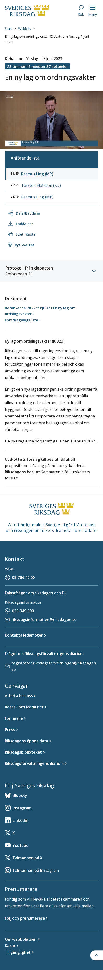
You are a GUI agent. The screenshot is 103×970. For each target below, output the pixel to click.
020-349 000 (23, 611)
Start (8, 28)
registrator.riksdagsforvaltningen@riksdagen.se (54, 666)
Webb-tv (24, 28)
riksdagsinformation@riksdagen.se (44, 619)
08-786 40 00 (23, 577)
